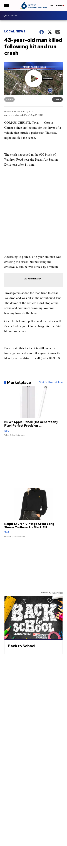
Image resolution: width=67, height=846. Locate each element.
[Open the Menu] (6, 5)
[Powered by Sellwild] (57, 592)
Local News (15, 31)
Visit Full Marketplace (51, 382)
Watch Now (56, 5)
